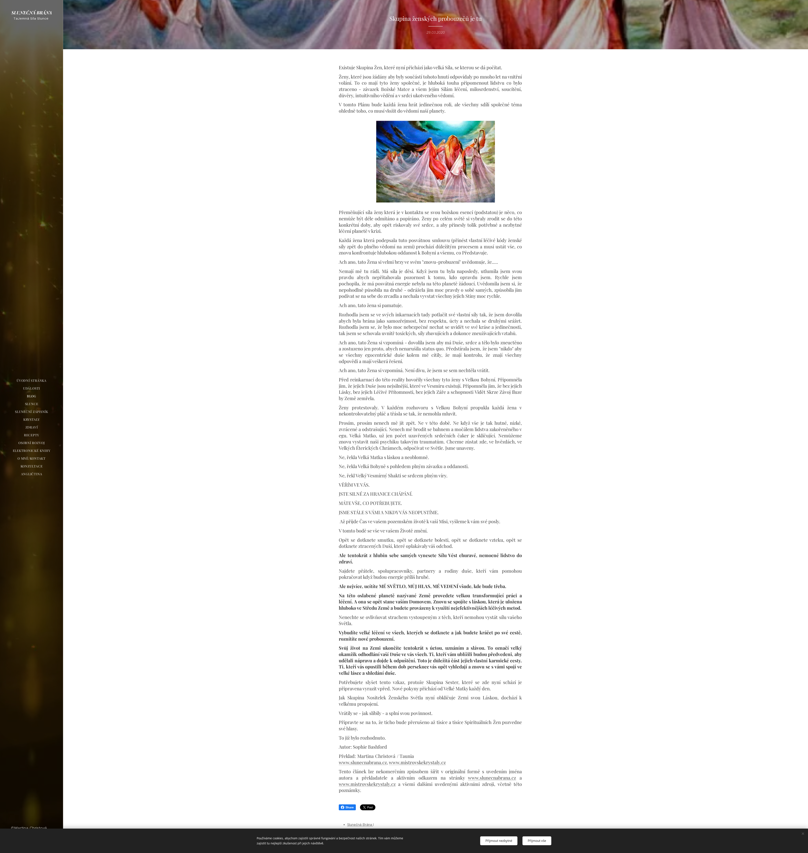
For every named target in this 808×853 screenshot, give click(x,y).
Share (350, 807)
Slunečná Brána (360, 825)
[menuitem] (31, 380)
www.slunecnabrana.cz (363, 762)
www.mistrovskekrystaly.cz (417, 762)
